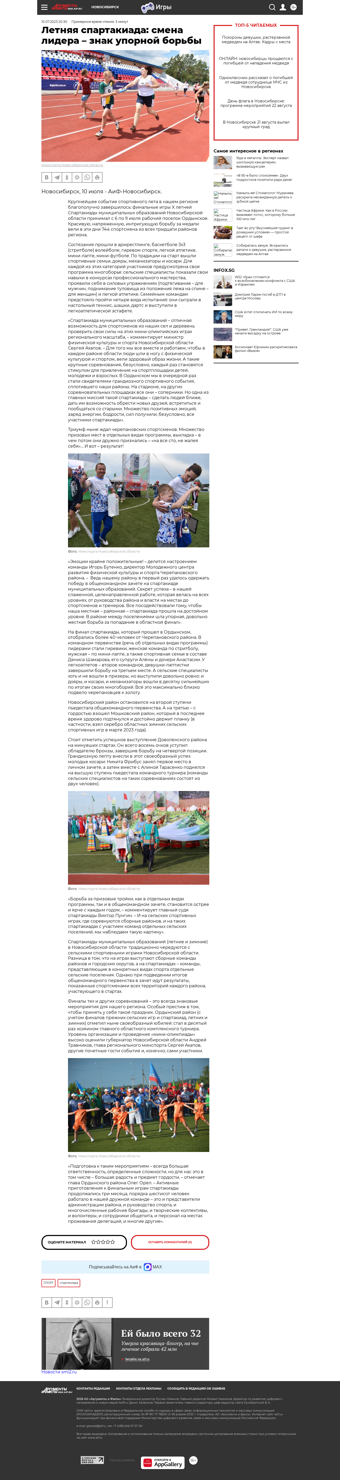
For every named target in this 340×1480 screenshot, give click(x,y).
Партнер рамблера (122, 1460)
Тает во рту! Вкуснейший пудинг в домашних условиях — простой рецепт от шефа (264, 232)
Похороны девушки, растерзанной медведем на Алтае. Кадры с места (256, 39)
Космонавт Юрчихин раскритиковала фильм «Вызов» (266, 349)
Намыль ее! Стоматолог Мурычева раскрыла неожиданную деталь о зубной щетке (265, 197)
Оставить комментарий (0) (170, 1242)
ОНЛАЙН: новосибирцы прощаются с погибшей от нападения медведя (256, 61)
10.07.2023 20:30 (54, 22)
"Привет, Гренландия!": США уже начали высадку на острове (261, 331)
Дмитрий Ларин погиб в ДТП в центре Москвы (260, 296)
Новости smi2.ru (59, 1371)
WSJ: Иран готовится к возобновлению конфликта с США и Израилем (265, 280)
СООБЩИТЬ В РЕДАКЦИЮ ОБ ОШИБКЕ (196, 1388)
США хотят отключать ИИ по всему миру (264, 314)
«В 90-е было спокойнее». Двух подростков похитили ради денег (264, 177)
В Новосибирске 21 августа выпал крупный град (256, 124)
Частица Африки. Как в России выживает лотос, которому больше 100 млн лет (265, 214)
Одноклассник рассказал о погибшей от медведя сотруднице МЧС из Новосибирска (256, 82)
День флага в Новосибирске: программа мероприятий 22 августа (256, 103)
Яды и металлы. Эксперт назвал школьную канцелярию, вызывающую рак (262, 162)
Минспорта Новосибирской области (72, 165)
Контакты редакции (93, 1388)
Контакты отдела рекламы (138, 1388)
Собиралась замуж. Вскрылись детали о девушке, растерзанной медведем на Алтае (263, 249)
